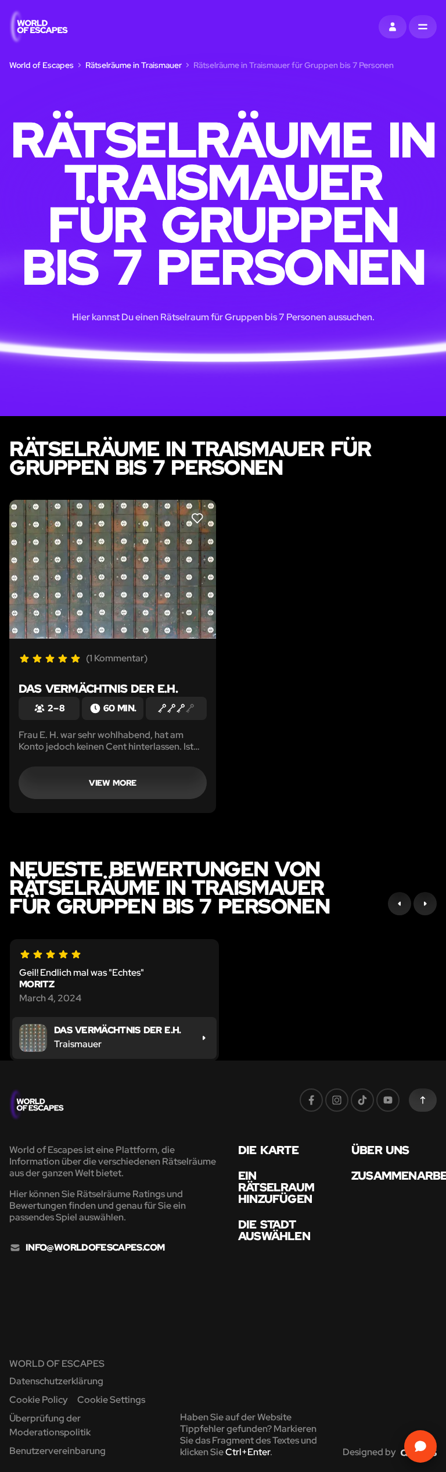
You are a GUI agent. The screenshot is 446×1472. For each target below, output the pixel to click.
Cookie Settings (111, 1400)
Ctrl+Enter (247, 1452)
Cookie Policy (38, 1400)
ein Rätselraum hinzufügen (276, 1187)
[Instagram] (336, 1100)
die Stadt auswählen (274, 1230)
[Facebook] (311, 1100)
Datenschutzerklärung (56, 1381)
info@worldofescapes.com (95, 1247)
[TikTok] (362, 1100)
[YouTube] (388, 1100)
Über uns (380, 1150)
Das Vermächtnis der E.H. (98, 688)
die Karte (268, 1150)
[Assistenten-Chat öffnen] (420, 1446)
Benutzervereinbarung (57, 1451)
